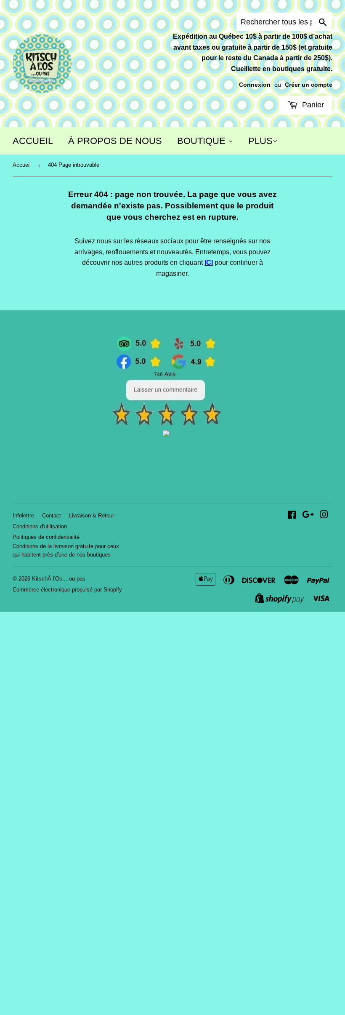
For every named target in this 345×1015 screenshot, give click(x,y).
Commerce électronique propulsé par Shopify (67, 589)
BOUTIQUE (202, 141)
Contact (51, 515)
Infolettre (23, 515)
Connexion (255, 85)
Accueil (22, 165)
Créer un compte (308, 85)
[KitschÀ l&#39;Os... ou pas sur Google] (308, 515)
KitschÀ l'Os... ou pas (58, 578)
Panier (312, 105)
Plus (260, 141)
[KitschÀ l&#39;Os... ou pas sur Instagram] (324, 515)
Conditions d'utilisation (40, 526)
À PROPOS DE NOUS (115, 141)
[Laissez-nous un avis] (166, 423)
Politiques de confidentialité (46, 537)
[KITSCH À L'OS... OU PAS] (166, 434)
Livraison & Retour (91, 515)
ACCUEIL (33, 141)
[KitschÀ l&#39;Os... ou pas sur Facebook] (291, 515)
